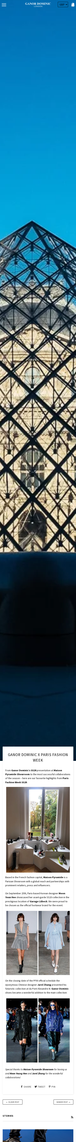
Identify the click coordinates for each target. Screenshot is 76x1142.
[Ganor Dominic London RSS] (72, 1117)
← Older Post (12, 1102)
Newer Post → (63, 1102)
